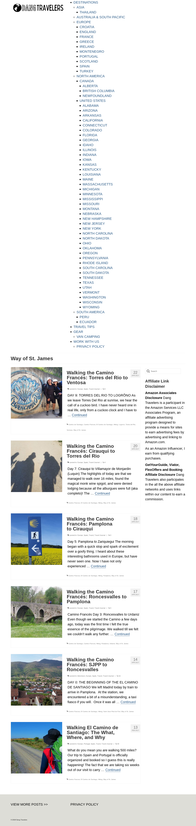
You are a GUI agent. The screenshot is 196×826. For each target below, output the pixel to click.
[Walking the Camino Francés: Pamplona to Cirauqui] (36, 539)
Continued (79, 415)
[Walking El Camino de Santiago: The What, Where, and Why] (36, 747)
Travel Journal (94, 389)
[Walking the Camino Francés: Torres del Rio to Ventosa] (36, 392)
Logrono (122, 424)
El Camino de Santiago (104, 424)
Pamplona (107, 576)
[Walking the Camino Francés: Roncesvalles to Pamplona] (36, 612)
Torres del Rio (130, 424)
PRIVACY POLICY (84, 804)
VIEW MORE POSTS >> (29, 804)
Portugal (87, 744)
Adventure (81, 676)
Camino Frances (89, 424)
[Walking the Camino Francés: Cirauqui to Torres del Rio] (36, 466)
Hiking (116, 424)
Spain (86, 389)
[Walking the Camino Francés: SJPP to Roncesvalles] (36, 679)
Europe (80, 389)
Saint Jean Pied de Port (111, 711)
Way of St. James (80, 430)
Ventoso (70, 430)
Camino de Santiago (75, 424)
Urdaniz (112, 643)
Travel (91, 535)
